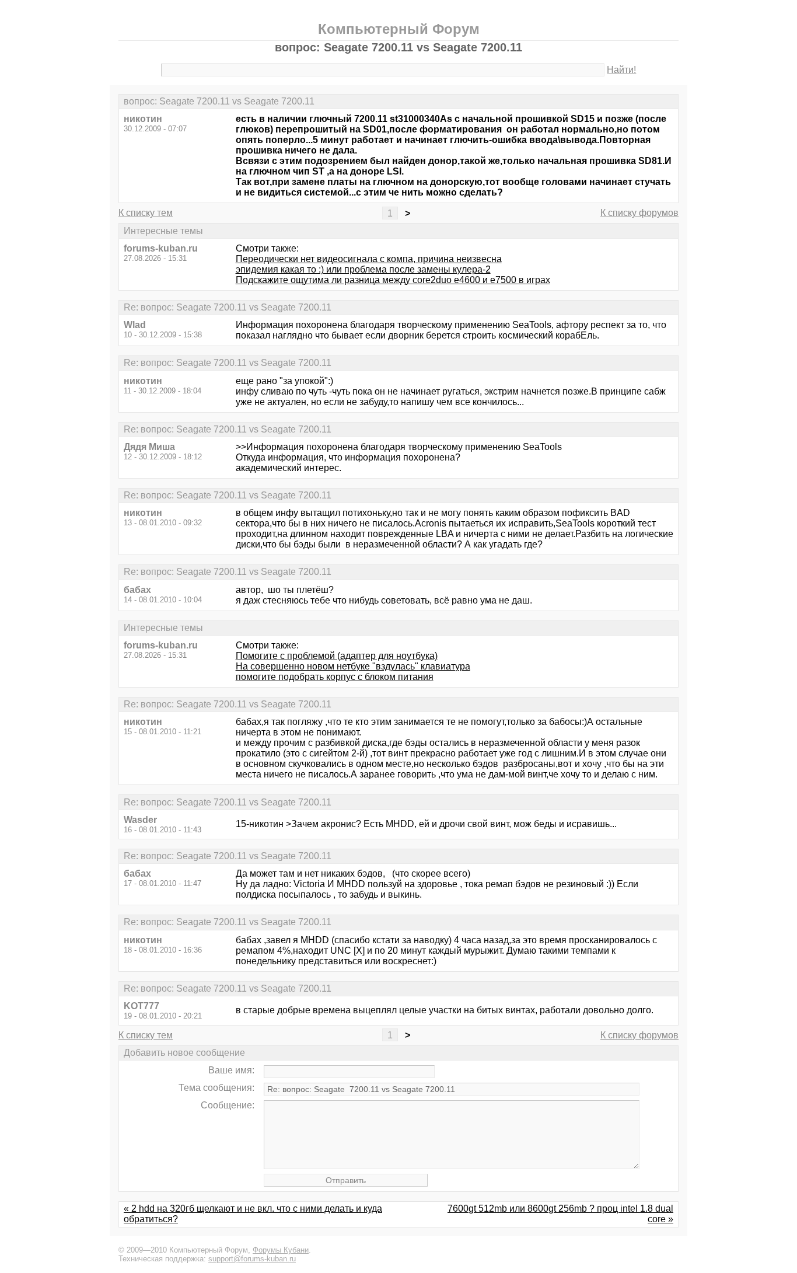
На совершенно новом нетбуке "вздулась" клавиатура (353, 666)
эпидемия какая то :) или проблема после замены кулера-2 (363, 269)
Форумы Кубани (281, 1250)
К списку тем (145, 213)
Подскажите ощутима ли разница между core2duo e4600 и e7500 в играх (393, 280)
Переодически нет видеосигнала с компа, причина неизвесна (369, 259)
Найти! (621, 70)
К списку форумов (639, 213)
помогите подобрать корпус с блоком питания (335, 677)
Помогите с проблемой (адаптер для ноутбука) (337, 656)
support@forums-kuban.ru (252, 1258)
